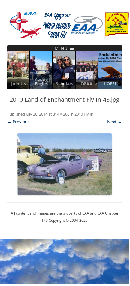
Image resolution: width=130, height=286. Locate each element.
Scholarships (64, 84)
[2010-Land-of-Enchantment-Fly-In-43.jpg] (64, 164)
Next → (114, 122)
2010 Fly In (83, 114)
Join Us (18, 84)
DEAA (86, 84)
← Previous (18, 122)
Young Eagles (41, 81)
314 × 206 (61, 114)
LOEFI (110, 84)
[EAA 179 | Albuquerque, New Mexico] (25, 23)
